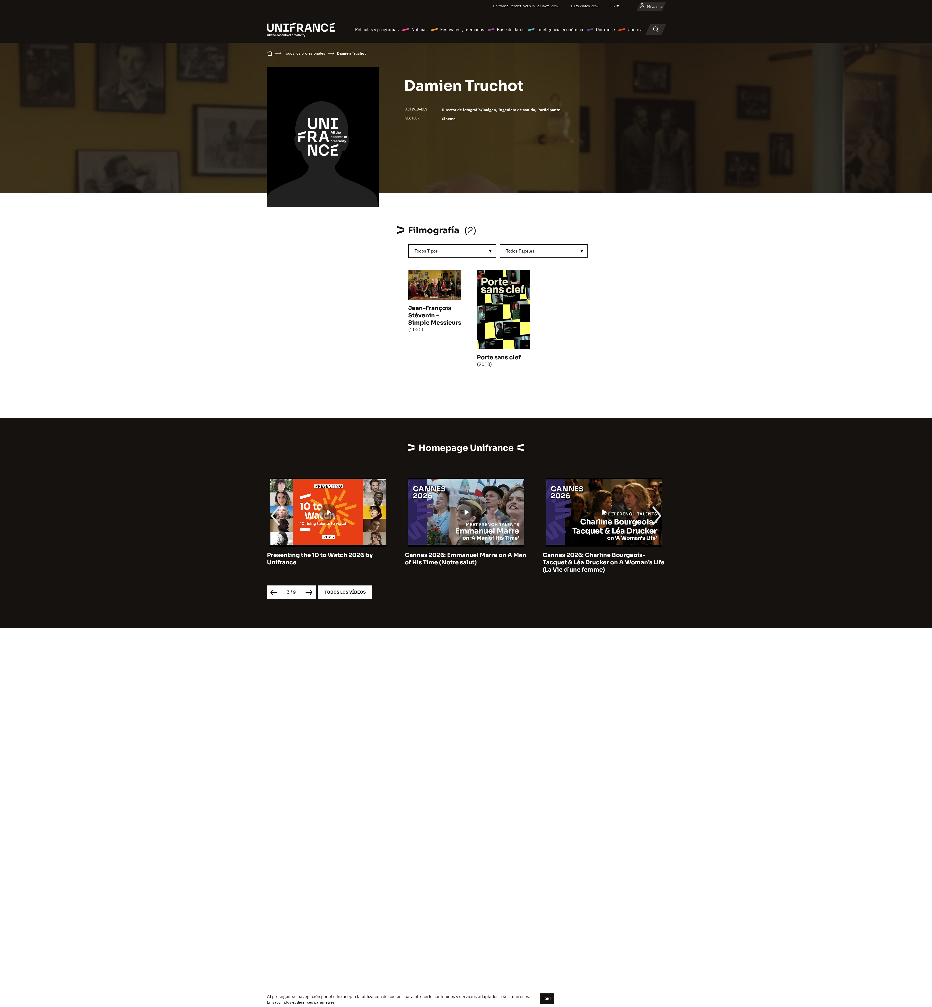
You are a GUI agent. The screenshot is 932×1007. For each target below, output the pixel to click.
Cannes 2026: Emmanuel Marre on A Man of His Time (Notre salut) (327, 558)
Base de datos (510, 29)
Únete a (635, 29)
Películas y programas (377, 29)
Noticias (419, 29)
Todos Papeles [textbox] (520, 251)
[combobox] (452, 251)
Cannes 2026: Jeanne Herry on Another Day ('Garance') (601, 558)
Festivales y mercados (462, 29)
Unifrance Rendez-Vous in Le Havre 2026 (526, 6)
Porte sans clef (499, 357)
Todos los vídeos (345, 592)
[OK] (547, 999)
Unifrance (605, 29)
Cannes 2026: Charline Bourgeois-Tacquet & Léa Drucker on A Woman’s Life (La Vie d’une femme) (466, 562)
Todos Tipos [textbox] (426, 251)
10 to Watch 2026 (584, 6)
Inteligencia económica (560, 29)
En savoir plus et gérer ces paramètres (301, 1002)
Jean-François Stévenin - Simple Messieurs (434, 315)
